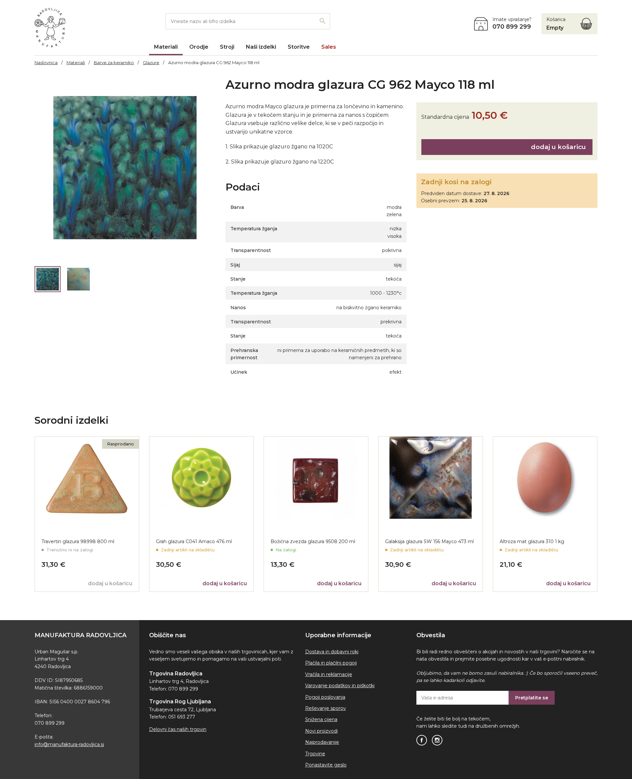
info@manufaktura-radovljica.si (69, 744)
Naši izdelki (261, 47)
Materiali (166, 47)
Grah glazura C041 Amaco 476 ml (194, 541)
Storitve (299, 47)
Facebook (421, 740)
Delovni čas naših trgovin (177, 729)
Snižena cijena (321, 719)
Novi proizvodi (321, 731)
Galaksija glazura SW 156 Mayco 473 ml (429, 541)
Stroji (227, 47)
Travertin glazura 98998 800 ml (77, 541)
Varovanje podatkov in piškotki (340, 686)
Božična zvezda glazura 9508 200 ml (313, 541)
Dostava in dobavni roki (331, 652)
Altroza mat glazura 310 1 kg (532, 541)
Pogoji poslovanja (325, 697)
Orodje (198, 47)
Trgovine (315, 754)
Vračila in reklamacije (328, 674)
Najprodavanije (322, 742)
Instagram (437, 740)
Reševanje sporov (325, 708)
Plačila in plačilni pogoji (331, 663)
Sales (328, 47)
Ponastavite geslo (326, 765)
